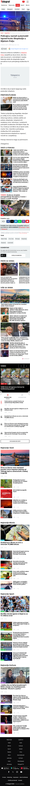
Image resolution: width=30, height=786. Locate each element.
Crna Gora (11, 238)
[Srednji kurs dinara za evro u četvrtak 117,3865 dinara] (15, 533)
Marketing (9, 777)
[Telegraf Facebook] (8, 772)
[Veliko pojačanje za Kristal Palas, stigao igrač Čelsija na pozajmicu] (6, 626)
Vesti (2, 33)
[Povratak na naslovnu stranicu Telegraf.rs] (5, 2)
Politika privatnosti (12, 780)
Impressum (16, 777)
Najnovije (7, 448)
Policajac (17, 238)
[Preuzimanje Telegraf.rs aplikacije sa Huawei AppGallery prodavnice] (24, 768)
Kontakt (20, 780)
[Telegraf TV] (21, 772)
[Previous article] (1, 393)
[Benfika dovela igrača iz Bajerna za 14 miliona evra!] (15, 604)
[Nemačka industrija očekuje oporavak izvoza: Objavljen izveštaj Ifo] (6, 565)
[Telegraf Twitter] (12, 772)
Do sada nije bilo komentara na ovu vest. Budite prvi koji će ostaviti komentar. (14, 251)
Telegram (4, 229)
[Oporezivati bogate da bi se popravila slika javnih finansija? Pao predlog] (6, 555)
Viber (27, 227)
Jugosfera (7, 33)
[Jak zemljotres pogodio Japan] (6, 493)
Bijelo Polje (4, 238)
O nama (4, 777)
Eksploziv (3, 242)
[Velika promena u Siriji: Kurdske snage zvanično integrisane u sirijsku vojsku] (6, 514)
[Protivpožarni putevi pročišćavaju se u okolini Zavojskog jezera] (6, 483)
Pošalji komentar (17, 255)
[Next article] (29, 393)
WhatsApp (22, 227)
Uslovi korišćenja (23, 233)
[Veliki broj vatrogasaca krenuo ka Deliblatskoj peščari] (15, 376)
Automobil (10, 242)
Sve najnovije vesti (15, 441)
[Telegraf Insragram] (17, 772)
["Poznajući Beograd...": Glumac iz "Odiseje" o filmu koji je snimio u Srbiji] (6, 709)
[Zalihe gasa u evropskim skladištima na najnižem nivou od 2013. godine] (6, 585)
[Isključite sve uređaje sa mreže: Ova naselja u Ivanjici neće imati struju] (6, 503)
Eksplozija (24, 238)
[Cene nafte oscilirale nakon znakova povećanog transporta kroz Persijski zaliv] (6, 575)
